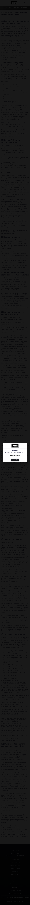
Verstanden (15, 459)
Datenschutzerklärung (15, 455)
